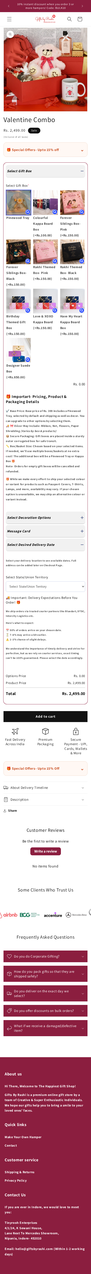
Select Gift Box (17, 185)
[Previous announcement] (9, 6)
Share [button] (12, 810)
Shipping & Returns (20, 1172)
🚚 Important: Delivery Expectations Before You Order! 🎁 (42, 600)
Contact (11, 1145)
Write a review (45, 851)
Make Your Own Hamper (23, 1137)
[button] (9, 19)
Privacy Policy (16, 1180)
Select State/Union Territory (27, 577)
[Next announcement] (82, 6)
